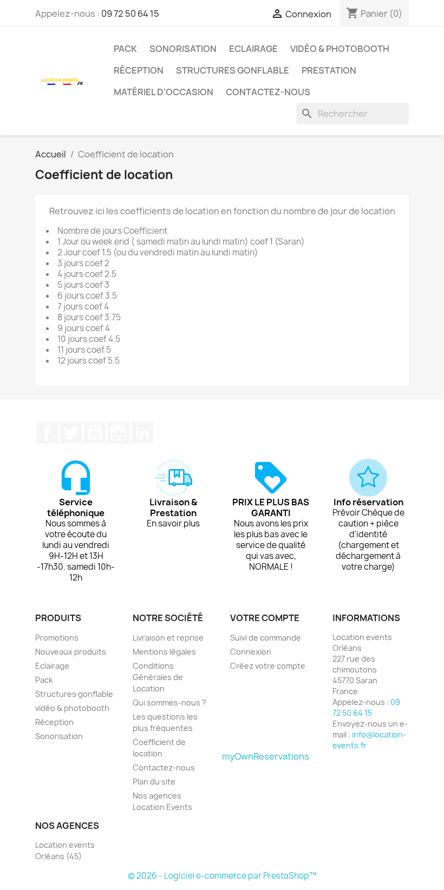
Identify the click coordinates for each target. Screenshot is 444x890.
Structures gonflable (232, 70)
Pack (125, 49)
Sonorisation (183, 49)
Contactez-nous (268, 92)
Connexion (250, 652)
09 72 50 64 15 (130, 13)
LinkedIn (142, 433)
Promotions (57, 637)
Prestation (329, 70)
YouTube (95, 433)
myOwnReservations (265, 756)
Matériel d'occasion (163, 92)
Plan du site (154, 781)
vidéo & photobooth (339, 49)
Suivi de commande (265, 637)
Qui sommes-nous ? (169, 702)
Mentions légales (164, 652)
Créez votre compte (267, 666)
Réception (139, 70)
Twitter (71, 433)
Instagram (118, 433)
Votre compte (264, 618)
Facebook (47, 433)
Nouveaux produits (70, 652)
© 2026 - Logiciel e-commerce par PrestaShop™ (222, 875)
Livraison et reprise (168, 637)
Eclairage (253, 49)
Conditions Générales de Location (158, 677)
